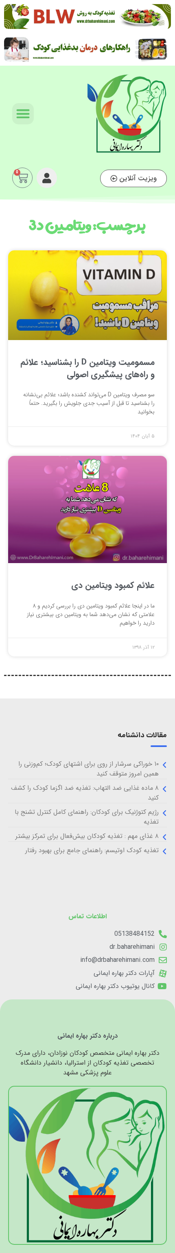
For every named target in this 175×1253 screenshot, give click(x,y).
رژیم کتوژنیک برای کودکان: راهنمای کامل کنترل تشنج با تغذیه (87, 817)
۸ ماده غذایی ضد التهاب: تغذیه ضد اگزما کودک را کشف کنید (85, 793)
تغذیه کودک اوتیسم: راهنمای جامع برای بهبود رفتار (92, 850)
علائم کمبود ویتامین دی (113, 585)
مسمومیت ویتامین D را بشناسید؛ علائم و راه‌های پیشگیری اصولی (87, 368)
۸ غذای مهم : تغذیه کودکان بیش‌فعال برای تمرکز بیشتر (87, 836)
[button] (23, 114)
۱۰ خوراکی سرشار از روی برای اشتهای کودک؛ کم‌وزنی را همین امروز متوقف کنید (88, 769)
